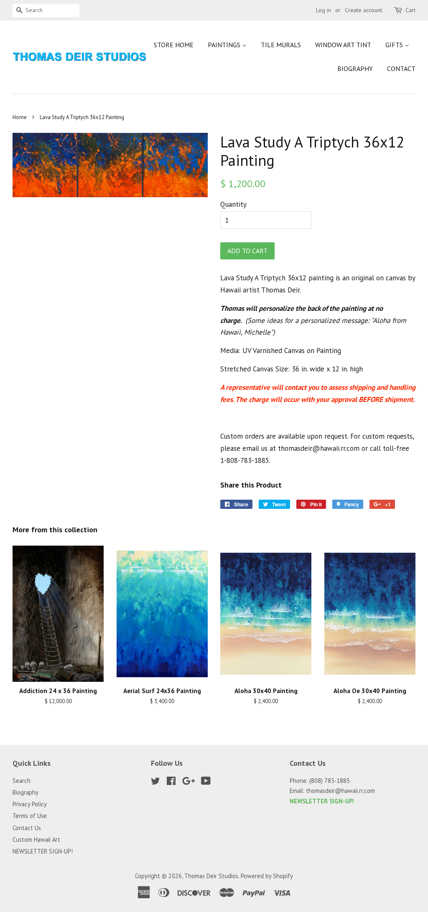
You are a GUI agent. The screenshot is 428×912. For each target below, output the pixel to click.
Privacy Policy (30, 804)
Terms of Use (30, 816)
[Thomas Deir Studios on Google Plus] (188, 782)
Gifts (395, 45)
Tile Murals (281, 45)
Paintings (225, 45)
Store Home (174, 45)
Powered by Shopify (267, 876)
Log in (323, 10)
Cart (410, 10)
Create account (363, 10)
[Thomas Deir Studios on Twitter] (155, 782)
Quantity (233, 204)
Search (22, 781)
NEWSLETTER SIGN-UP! (43, 851)
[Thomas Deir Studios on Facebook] (171, 782)
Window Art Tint (343, 45)
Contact (401, 68)
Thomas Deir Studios (211, 876)
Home (20, 117)
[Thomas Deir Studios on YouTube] (206, 782)
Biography (355, 68)
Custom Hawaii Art (36, 839)
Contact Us (27, 828)
